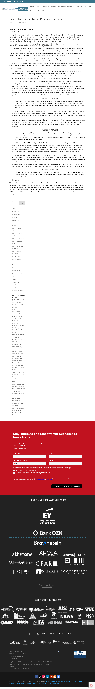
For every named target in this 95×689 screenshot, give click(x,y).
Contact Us (41, 11)
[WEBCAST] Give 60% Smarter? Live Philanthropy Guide (18, 302)
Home (32, 6)
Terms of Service (31, 684)
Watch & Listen (17, 285)
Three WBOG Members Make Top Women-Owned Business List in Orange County (18, 395)
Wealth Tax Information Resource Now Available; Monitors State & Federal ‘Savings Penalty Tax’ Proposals (18, 313)
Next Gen (15, 262)
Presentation (16, 271)
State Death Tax (17, 273)
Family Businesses (18, 238)
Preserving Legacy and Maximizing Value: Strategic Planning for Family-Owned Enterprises (18, 349)
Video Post (15, 282)
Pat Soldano (16, 265)
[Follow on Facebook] (36, 676)
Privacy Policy (20, 684)
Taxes (14, 279)
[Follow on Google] (58, 676)
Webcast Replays (17, 290)
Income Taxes (16, 259)
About (45, 6)
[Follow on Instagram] (43, 676)
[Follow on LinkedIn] (47, 676)
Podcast (14, 268)
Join (37, 6)
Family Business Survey (83, 6)
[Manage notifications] (91, 685)
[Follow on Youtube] (51, 676)
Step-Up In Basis (17, 276)
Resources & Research (65, 6)
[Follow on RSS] (54, 676)
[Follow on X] (40, 676)
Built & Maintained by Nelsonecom (48, 684)
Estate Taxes (23, 22)
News (32, 11)
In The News (16, 256)
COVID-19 (15, 217)
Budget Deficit (16, 214)
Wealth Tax (15, 288)
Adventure (15, 211)
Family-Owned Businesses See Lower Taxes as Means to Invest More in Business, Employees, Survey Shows (18, 362)
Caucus (53, 6)
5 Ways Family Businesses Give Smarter (17, 339)
